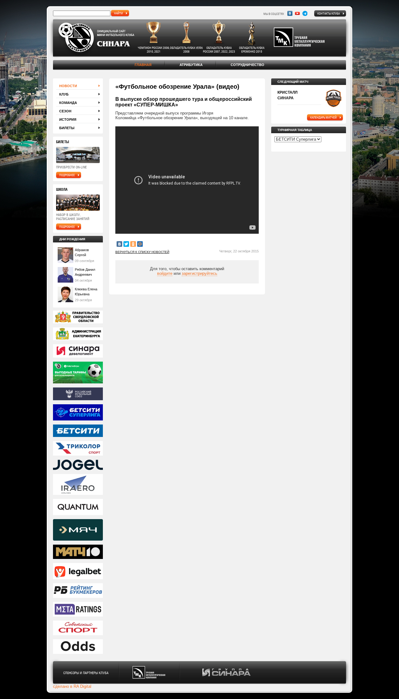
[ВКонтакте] (119, 244)
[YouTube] (297, 13)
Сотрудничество (247, 65)
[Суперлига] (78, 412)
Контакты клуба (328, 13)
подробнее (67, 175)
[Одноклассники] (133, 244)
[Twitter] (126, 244)
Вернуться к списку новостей (142, 252)
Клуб (64, 94)
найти (118, 13)
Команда (68, 103)
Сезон (65, 111)
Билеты (67, 128)
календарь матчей (323, 117)
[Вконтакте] (289, 13)
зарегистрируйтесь (199, 273)
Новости (68, 86)
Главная (143, 65)
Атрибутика (191, 65)
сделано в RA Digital (72, 686)
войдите (164, 273)
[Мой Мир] (140, 244)
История (67, 119)
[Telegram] (304, 13)
